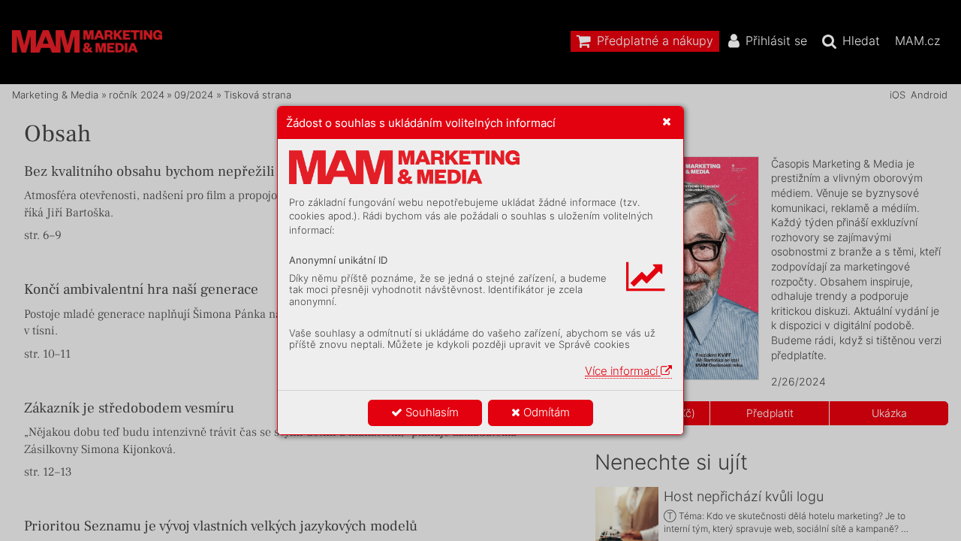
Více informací (623, 371)
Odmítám (545, 412)
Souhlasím (430, 412)
